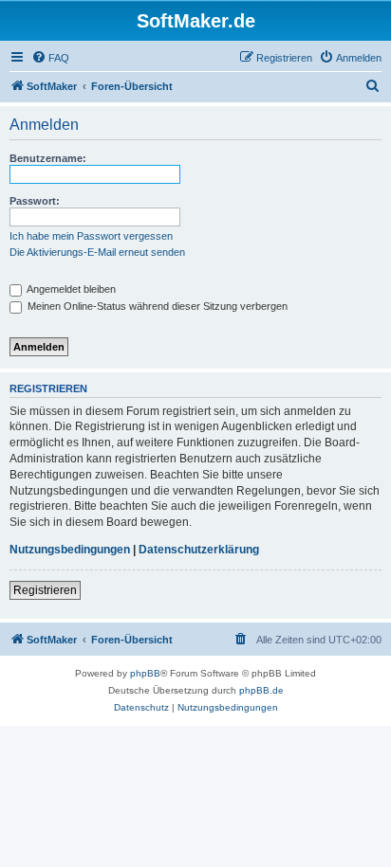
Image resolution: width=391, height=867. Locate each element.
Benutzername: (47, 158)
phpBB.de (261, 690)
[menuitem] (50, 57)
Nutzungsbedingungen (69, 549)
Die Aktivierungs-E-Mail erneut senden (97, 252)
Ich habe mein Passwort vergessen (91, 236)
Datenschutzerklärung (199, 549)
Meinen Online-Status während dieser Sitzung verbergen (156, 306)
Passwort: (34, 201)
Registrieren (45, 590)
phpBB (145, 673)
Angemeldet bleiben (70, 289)
